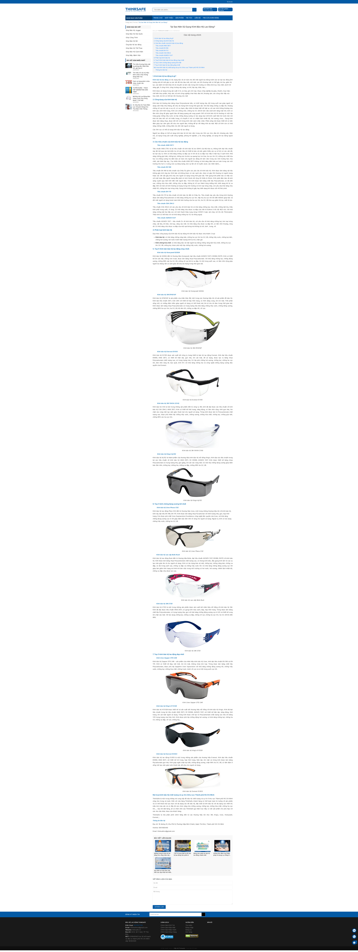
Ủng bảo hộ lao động (133, 44)
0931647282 (207, 9)
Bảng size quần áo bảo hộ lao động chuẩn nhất (202, 854)
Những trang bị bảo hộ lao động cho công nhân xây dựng (162, 854)
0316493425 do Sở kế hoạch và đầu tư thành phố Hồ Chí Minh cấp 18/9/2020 (138, 938)
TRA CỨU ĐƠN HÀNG (211, 18)
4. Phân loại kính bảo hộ (162, 58)
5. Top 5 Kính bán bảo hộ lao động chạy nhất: (169, 60)
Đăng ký (189, 930)
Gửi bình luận (159, 907)
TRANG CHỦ (158, 18)
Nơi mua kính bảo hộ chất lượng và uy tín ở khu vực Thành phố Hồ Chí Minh (179, 67)
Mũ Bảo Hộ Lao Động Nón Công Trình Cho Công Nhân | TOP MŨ (141, 98)
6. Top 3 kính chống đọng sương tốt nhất (167, 62)
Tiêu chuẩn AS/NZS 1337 (164, 55)
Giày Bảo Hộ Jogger (133, 30)
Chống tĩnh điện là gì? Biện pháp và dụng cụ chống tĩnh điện (222, 854)
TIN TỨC (189, 18)
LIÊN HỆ (198, 18)
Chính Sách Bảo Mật (168, 927)
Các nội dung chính (192, 35)
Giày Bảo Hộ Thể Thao (134, 48)
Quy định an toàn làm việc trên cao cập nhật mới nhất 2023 (162, 871)
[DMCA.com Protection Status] (192, 936)
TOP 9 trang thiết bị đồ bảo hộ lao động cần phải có (182, 854)
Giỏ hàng (189, 932)
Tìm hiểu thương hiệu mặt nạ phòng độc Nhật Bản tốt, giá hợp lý (141, 66)
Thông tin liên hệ (161, 70)
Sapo (195, 948)
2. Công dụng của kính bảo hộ (164, 41)
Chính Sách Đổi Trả (168, 925)
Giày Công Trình (132, 37)
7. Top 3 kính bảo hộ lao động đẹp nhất (167, 65)
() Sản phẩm (223, 9)
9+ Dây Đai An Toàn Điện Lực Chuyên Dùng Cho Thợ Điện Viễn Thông (141, 107)
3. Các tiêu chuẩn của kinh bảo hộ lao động (168, 43)
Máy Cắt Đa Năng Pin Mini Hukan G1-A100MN (24, 945)
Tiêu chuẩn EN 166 (162, 48)
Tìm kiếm (189, 925)
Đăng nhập (189, 927)
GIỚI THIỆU (169, 18)
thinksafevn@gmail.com (138, 927)
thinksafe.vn (136, 930)
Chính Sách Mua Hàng (169, 932)
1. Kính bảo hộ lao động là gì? (164, 38)
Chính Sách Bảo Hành (168, 930)
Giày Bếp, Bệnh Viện (133, 55)
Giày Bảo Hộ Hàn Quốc (134, 34)
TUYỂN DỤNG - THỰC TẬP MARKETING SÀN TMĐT (140, 90)
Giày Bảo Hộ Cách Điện (134, 52)
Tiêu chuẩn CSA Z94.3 (163, 53)
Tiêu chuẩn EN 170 (162, 50)
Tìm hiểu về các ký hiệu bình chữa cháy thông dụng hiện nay (141, 74)
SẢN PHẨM (179, 18)
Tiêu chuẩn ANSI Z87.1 (163, 46)
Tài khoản (230, 2)
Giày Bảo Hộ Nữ (132, 41)
